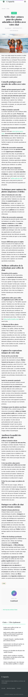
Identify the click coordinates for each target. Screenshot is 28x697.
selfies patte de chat (16, 178)
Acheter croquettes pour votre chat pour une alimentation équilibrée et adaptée (13, 662)
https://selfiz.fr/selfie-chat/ (11, 319)
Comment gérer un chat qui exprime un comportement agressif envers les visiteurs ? (13, 645)
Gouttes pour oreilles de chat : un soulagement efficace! (12, 628)
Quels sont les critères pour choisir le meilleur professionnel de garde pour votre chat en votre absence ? (13, 634)
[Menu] (25, 1)
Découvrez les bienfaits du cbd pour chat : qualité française (14, 651)
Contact (19, 688)
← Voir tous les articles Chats (9, 609)
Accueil (3, 8)
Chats (7, 8)
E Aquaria (10, 1)
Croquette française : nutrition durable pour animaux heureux (13, 639)
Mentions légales (11, 688)
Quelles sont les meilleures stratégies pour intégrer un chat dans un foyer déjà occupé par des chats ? (13, 657)
